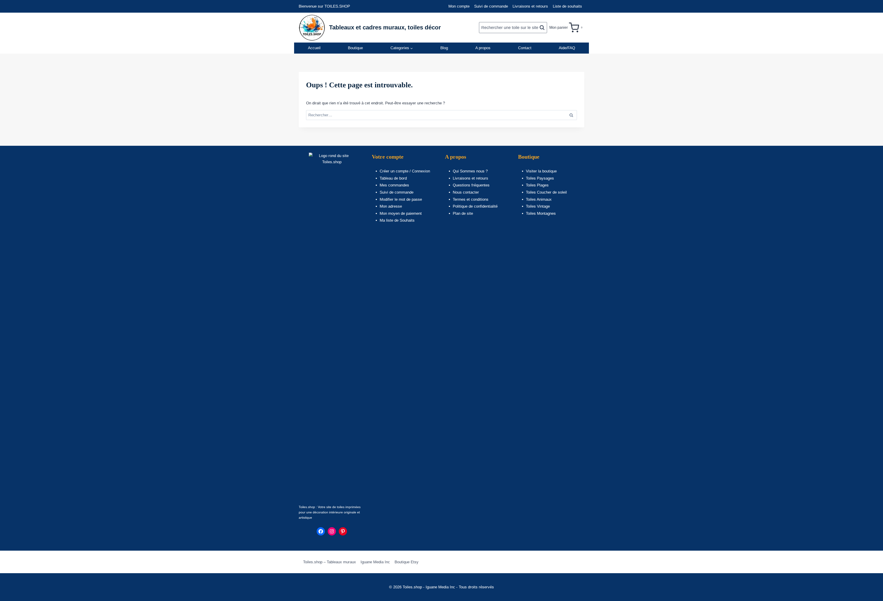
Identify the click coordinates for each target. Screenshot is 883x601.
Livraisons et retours (530, 6)
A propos (482, 48)
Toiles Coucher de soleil (546, 192)
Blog (444, 48)
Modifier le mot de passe (401, 199)
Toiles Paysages (540, 178)
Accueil (314, 48)
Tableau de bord (393, 178)
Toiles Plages (537, 185)
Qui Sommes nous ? (470, 171)
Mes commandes (394, 185)
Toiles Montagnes (541, 213)
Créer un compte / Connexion (405, 171)
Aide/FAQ (567, 48)
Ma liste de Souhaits (397, 220)
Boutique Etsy (407, 562)
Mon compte (459, 6)
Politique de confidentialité (475, 206)
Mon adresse (391, 206)
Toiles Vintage (538, 206)
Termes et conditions (470, 199)
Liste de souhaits (567, 6)
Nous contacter (466, 192)
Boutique (355, 48)
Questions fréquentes (471, 185)
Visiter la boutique (541, 171)
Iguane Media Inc (375, 562)
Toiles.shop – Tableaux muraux (329, 562)
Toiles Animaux (539, 199)
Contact (524, 48)
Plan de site (463, 213)
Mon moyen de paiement (401, 213)
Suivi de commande (491, 6)
